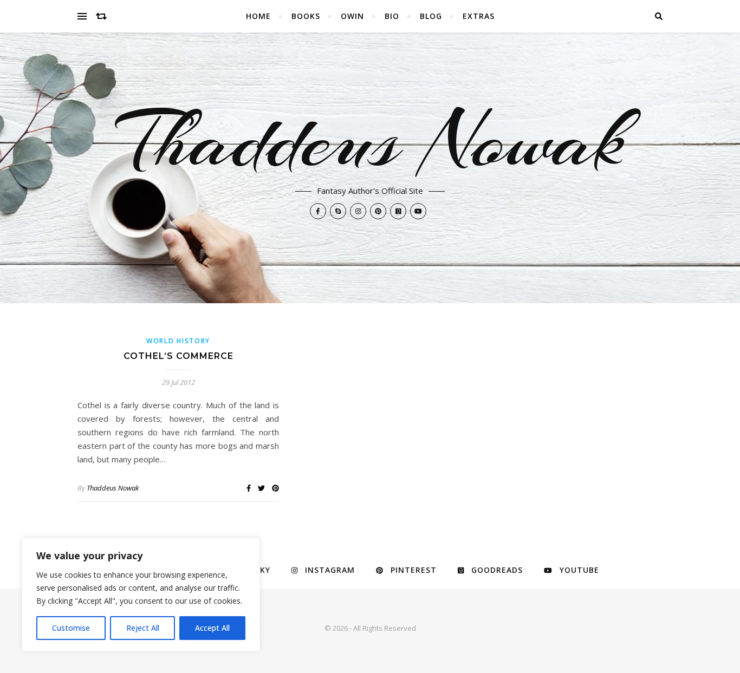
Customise (71, 628)
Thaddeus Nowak (370, 140)
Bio (392, 16)
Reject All (142, 628)
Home (258, 16)
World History (178, 340)
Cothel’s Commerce (178, 356)
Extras (479, 16)
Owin (352, 16)
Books (305, 16)
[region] (141, 594)
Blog (431, 16)
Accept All (212, 628)
